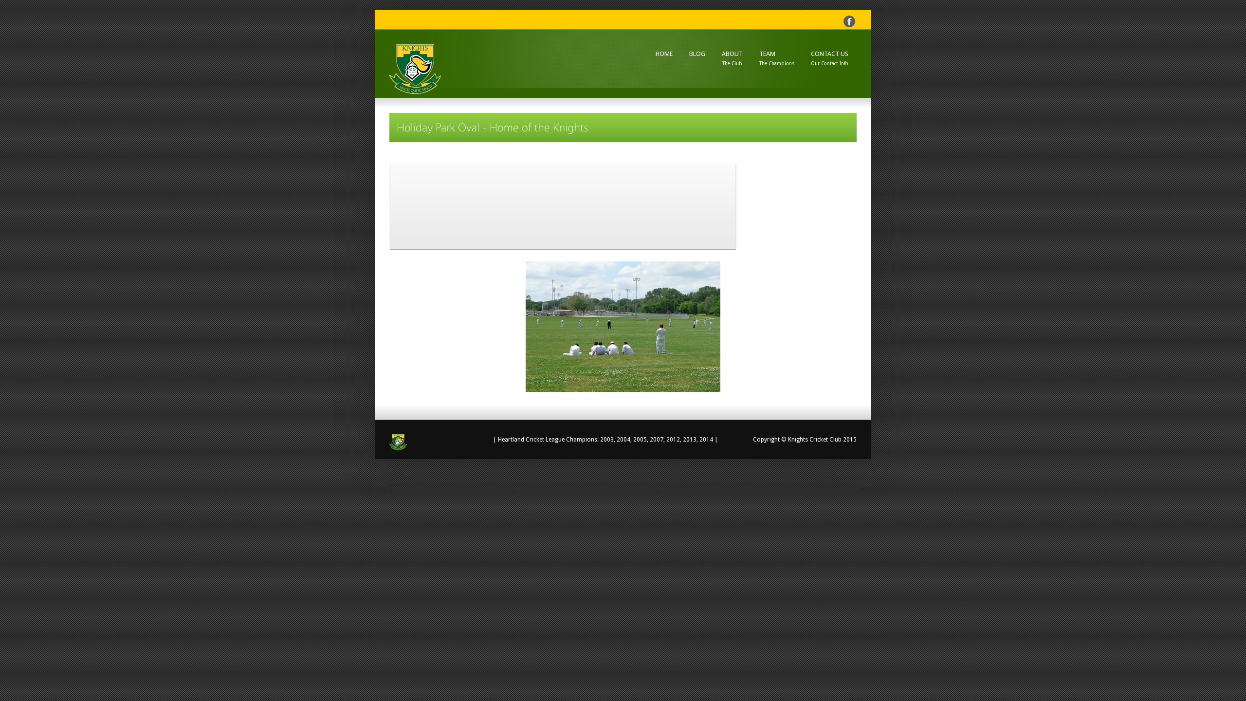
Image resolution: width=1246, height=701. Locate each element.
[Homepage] (425, 442)
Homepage (437, 71)
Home (664, 53)
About (732, 58)
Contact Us (829, 58)
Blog (697, 53)
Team (776, 58)
